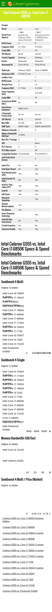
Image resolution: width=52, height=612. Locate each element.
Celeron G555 (24, 25)
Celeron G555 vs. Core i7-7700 (18, 562)
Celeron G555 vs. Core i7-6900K (19, 527)
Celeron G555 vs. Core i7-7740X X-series (23, 556)
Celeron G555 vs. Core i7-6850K (19, 539)
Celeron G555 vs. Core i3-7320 (18, 579)
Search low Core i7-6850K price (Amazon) (42, 37)
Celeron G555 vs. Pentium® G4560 (20, 591)
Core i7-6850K (41, 25)
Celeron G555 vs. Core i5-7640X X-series (23, 568)
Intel (20, 29)
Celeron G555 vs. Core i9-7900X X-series (23, 533)
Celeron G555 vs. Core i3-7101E (19, 585)
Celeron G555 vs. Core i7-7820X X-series (23, 545)
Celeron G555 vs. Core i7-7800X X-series (23, 550)
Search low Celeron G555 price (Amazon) (25, 37)
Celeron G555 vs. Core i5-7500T (19, 574)
